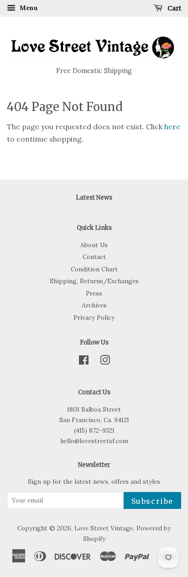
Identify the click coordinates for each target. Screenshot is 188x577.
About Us (94, 245)
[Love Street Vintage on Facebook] (83, 362)
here (172, 126)
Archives (94, 305)
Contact (94, 257)
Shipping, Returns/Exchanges (94, 281)
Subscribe (152, 501)
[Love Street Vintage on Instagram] (105, 362)
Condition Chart (94, 269)
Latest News (94, 197)
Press (94, 293)
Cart (173, 8)
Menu (28, 8)
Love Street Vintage (103, 528)
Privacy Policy (94, 317)
